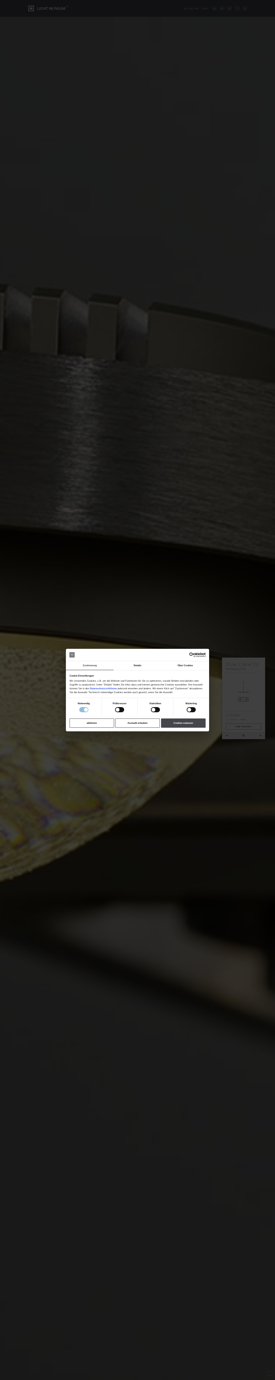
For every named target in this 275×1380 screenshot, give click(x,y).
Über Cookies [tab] (185, 665)
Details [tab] (137, 665)
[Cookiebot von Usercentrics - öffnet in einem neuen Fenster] (192, 654)
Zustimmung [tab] (90, 665)
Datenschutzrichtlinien (103, 688)
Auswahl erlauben (137, 723)
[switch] (119, 709)
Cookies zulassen (183, 723)
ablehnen (92, 723)
